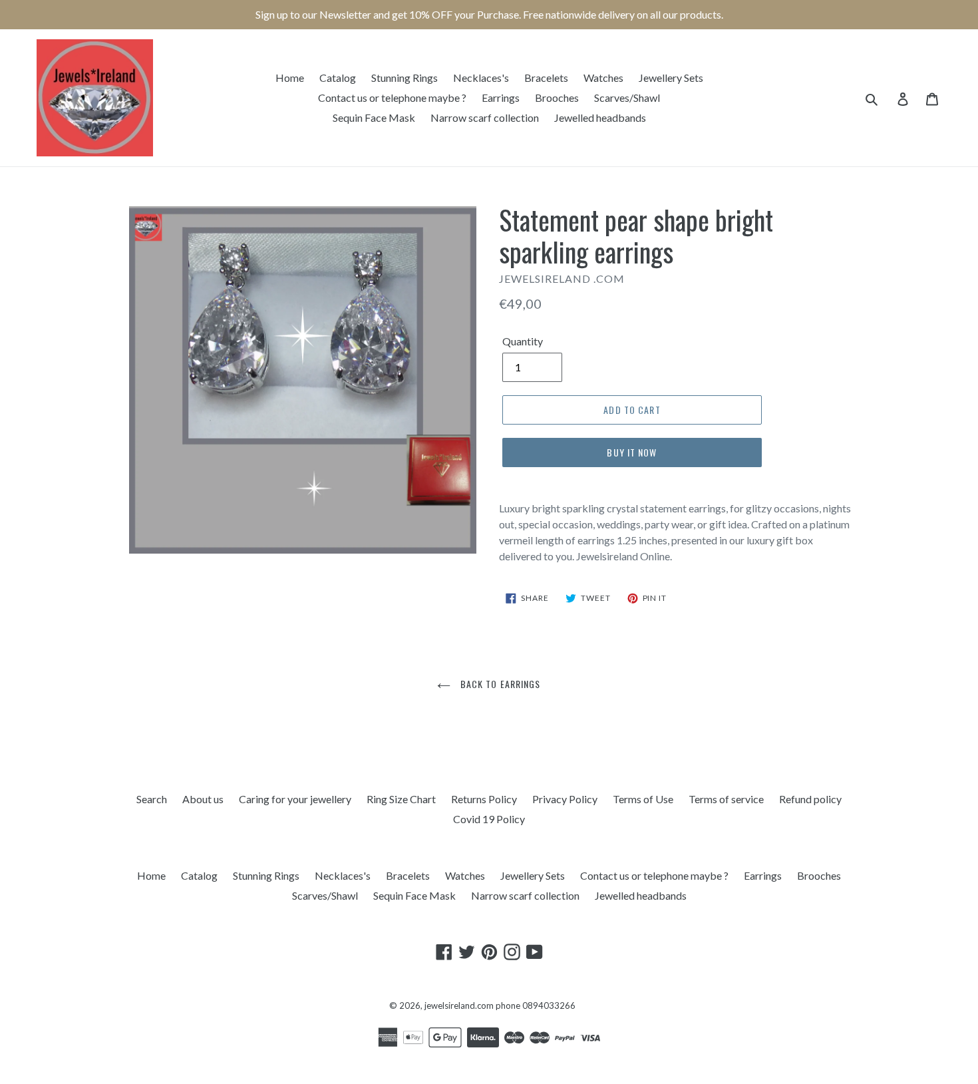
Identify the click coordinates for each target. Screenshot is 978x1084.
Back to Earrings (498, 684)
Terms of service (726, 799)
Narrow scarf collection (484, 117)
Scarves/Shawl (627, 97)
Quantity (522, 341)
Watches (603, 77)
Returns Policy (484, 799)
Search (151, 799)
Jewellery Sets (671, 77)
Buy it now (632, 452)
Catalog (337, 77)
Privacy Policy (564, 799)
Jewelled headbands (600, 117)
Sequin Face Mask (374, 117)
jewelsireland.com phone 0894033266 (499, 1005)
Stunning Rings (404, 77)
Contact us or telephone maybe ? (392, 97)
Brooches (557, 97)
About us (203, 799)
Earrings (501, 97)
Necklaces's (481, 77)
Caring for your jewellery (295, 799)
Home (289, 77)
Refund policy (810, 799)
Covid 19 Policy (489, 819)
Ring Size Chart (401, 799)
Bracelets (546, 77)
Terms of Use (643, 799)
